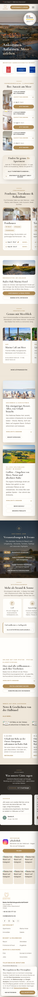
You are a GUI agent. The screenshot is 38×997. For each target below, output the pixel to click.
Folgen (19, 850)
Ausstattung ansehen (21, 97)
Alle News (7, 716)
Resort (5, 941)
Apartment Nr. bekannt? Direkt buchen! (20, 176)
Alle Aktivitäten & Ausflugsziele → (19, 630)
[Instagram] (9, 921)
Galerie (22, 932)
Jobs (4, 957)
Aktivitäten (23, 941)
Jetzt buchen (23, 106)
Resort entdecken (13, 437)
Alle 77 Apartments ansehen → (19, 171)
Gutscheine (23, 957)
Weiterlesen (8, 755)
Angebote (23, 945)
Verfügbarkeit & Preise (20, 7)
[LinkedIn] (13, 921)
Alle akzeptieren (27, 992)
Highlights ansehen (14, 431)
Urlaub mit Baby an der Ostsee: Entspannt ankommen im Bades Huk (15, 741)
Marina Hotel (24, 928)
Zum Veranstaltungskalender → (19, 570)
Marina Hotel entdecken (19, 298)
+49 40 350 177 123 (9, 911)
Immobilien (6, 932)
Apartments (7, 928)
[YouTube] (18, 921)
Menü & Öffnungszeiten (19, 370)
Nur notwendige (10, 992)
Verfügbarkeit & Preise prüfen (19, 293)
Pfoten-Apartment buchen (19, 686)
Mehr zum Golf (19, 506)
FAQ (4, 953)
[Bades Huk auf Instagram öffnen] (8, 862)
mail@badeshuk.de (9, 916)
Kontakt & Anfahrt (25, 953)
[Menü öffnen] (33, 7)
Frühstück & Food (9, 945)
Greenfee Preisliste (19, 511)
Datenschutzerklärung (21, 988)
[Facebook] (4, 921)
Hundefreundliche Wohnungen (19, 691)
